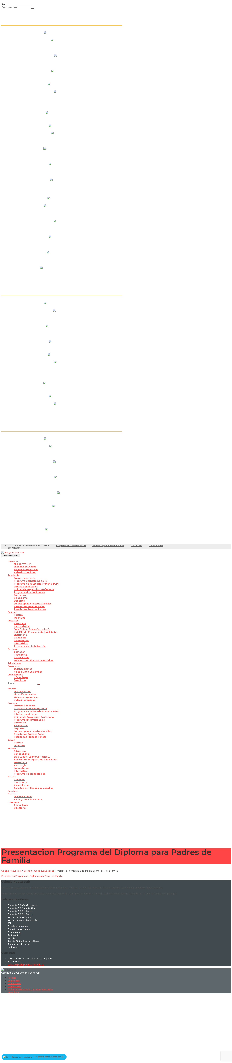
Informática (21, 643)
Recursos (13, 620)
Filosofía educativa (25, 566)
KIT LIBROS (136, 545)
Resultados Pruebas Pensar (30, 609)
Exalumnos (14, 666)
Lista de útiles (156, 545)
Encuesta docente (24, 578)
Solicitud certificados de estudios (33, 660)
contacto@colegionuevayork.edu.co (26, 964)
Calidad (12, 612)
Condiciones (14, 986)
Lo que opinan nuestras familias (32, 603)
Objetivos (19, 617)
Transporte (20, 654)
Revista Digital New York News (108, 545)
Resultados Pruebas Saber (29, 606)
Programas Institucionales (29, 592)
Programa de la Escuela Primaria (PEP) (36, 583)
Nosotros (13, 561)
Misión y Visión (22, 563)
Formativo (20, 595)
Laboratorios (21, 640)
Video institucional (25, 572)
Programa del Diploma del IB (71, 545)
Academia (13, 575)
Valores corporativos (26, 569)
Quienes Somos (23, 668)
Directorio (20, 680)
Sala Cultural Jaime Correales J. (32, 629)
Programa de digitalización (30, 646)
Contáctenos (15, 674)
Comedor (19, 651)
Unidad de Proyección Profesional (34, 589)
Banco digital (22, 626)
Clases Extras (21, 657)
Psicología (20, 637)
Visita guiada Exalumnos (28, 671)
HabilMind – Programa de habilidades (36, 632)
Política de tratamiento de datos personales (30, 989)
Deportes (19, 600)
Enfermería (20, 634)
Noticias (12, 978)
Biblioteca (20, 623)
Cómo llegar (21, 677)
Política (18, 615)
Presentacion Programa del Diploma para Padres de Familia (31, 875)
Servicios (13, 649)
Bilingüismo (21, 597)
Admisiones (14, 663)
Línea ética (13, 992)
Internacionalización (26, 586)
